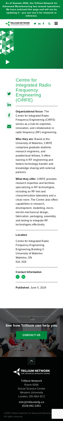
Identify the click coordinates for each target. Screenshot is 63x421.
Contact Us (32, 335)
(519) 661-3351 (31, 405)
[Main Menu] (56, 23)
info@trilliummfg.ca (31, 402)
